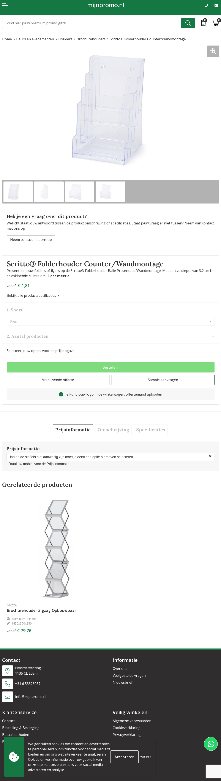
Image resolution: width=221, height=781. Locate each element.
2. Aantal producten (28, 336)
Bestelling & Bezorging (20, 727)
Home (7, 39)
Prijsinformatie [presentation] (73, 430)
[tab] (73, 429)
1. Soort (15, 309)
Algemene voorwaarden (132, 720)
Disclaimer (121, 741)
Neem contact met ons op (31, 239)
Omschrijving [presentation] (113, 430)
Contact (8, 720)
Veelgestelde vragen (129, 675)
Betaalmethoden (15, 734)
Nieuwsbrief (123, 682)
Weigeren (145, 757)
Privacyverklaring (127, 734)
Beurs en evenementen (35, 39)
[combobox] (91, 23)
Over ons (120, 668)
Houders (65, 39)
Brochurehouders (91, 39)
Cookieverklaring (126, 727)
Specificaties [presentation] (150, 430)
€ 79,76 (19, 630)
